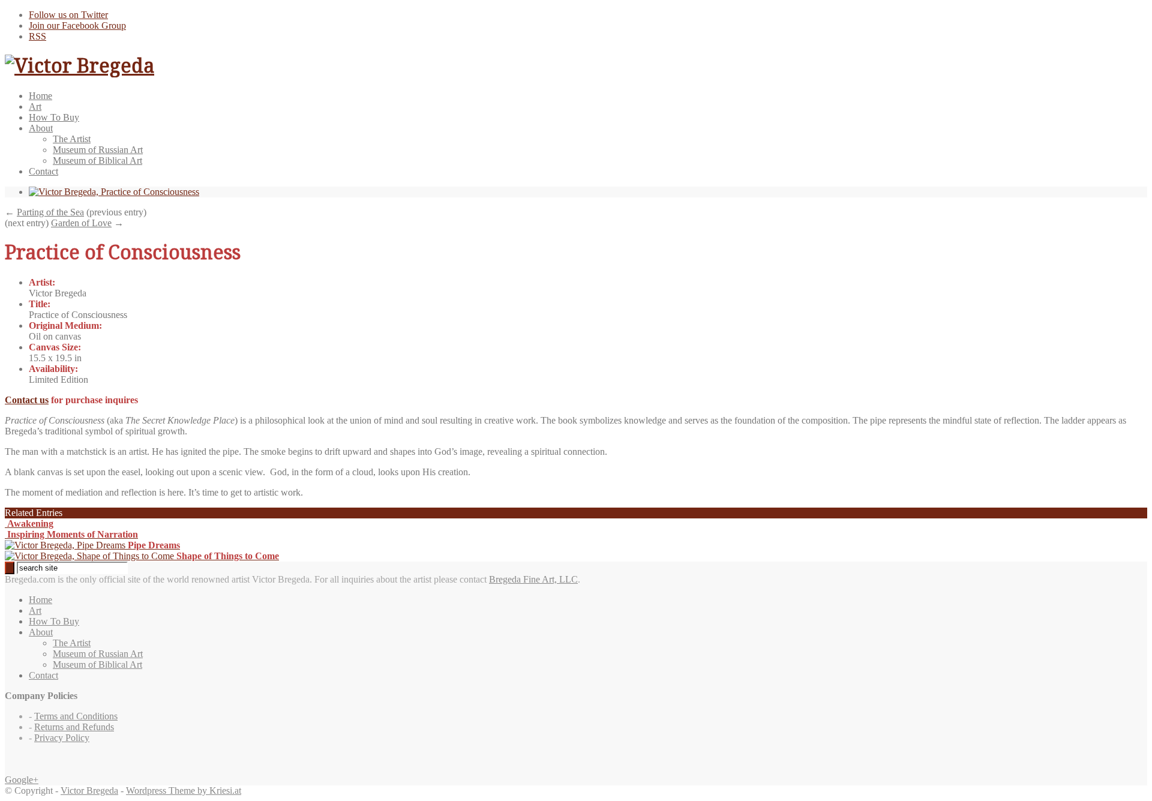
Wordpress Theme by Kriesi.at (183, 790)
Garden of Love (81, 223)
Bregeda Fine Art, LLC (533, 579)
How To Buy (54, 117)
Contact (43, 171)
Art (35, 106)
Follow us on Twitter (68, 15)
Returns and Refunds (74, 727)
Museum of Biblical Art (97, 160)
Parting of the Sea (50, 212)
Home (40, 96)
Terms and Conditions (76, 716)
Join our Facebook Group (77, 25)
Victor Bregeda (89, 790)
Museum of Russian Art (98, 150)
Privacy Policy (61, 738)
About (41, 128)
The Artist (72, 139)
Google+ (21, 780)
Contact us (27, 400)
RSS (37, 36)
